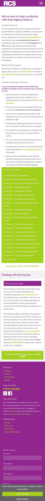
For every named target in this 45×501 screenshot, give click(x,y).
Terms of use (8, 426)
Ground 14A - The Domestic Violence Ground (23, 244)
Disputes (7, 380)
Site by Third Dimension (12, 432)
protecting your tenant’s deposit (28, 110)
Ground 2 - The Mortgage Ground (18, 187)
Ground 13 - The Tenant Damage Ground (21, 236)
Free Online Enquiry (9, 74)
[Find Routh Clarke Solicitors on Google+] (5, 393)
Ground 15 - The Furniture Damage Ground (22, 247)
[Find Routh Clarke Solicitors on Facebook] (10, 393)
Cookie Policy (9, 429)
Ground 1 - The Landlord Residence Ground (22, 183)
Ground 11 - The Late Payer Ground (19, 228)
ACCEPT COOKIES (22, 494)
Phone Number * (8, 464)
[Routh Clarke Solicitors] (10, 3)
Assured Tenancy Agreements (17, 175)
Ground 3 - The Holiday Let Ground (19, 191)
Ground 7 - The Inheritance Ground (19, 209)
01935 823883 (26, 71)
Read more (14, 411)
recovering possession (31, 149)
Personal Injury (9, 377)
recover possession (28, 294)
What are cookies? (22, 499)
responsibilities (33, 37)
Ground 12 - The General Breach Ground (21, 232)
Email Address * (8, 474)
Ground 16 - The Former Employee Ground (22, 251)
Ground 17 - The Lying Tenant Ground (20, 255)
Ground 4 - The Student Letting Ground (20, 195)
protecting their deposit (27, 40)
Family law (7, 371)
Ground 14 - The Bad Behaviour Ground (21, 240)
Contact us (13, 414)
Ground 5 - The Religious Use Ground (20, 199)
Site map (7, 423)
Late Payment (11, 259)
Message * (6, 484)
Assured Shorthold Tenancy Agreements (21, 179)
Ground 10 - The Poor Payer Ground (19, 224)
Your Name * (7, 454)
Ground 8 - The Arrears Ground (17, 213)
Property (7, 374)
